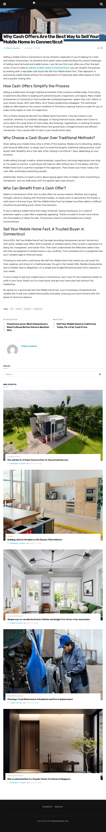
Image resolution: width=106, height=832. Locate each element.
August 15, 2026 (35, 783)
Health (10, 536)
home (18, 309)
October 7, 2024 (32, 48)
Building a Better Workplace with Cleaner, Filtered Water (34, 540)
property (38, 309)
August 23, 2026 (35, 463)
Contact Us (47, 807)
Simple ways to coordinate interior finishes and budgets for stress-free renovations (48, 619)
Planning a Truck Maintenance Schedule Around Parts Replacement (40, 699)
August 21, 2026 (35, 543)
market (27, 309)
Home (5, 12)
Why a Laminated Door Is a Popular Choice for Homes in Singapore (38, 779)
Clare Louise (13, 48)
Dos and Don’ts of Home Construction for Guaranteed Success (37, 460)
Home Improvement (15, 616)
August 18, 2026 (32, 703)
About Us (59, 807)
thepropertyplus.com (60, 821)
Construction (13, 456)
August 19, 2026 (31, 623)
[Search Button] (100, 374)
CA (11, 309)
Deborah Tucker (18, 463)
